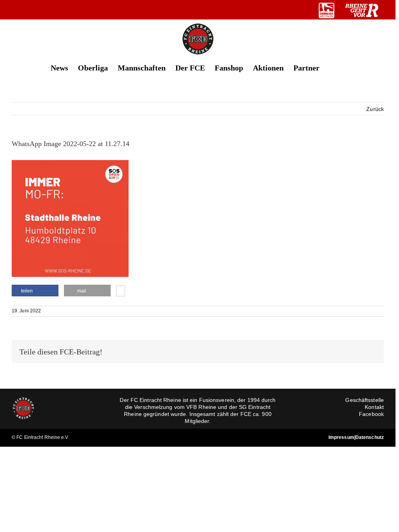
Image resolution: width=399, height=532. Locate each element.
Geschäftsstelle (364, 400)
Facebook (371, 414)
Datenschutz (369, 437)
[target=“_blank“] (326, 10)
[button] (332, 67)
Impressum (341, 437)
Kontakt (374, 407)
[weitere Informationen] (121, 292)
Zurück (375, 109)
